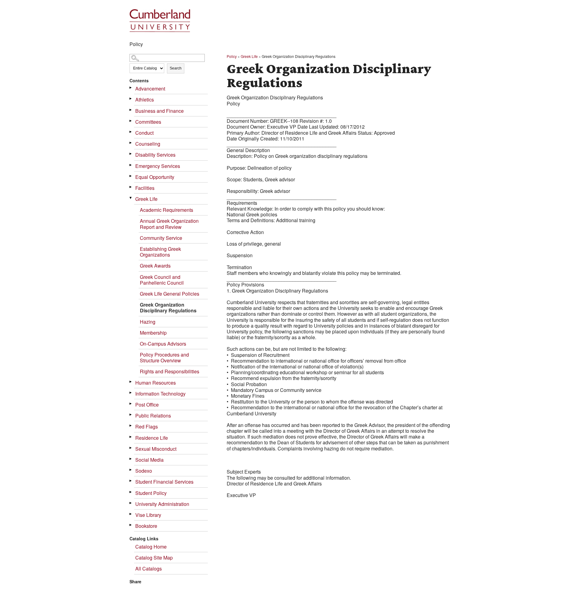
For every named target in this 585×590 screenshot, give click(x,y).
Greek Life (146, 198)
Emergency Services (157, 165)
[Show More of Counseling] (131, 142)
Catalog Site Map (154, 557)
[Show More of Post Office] (131, 403)
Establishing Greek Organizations (160, 251)
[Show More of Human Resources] (131, 381)
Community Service (161, 237)
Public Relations (153, 415)
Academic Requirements (166, 209)
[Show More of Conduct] (131, 131)
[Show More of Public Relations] (131, 414)
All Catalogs (148, 568)
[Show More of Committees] (131, 120)
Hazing (147, 321)
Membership (153, 332)
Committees (148, 121)
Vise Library (148, 514)
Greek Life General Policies (169, 293)
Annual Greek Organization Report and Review (169, 223)
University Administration (162, 503)
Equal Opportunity (154, 176)
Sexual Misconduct (155, 448)
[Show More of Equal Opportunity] (131, 176)
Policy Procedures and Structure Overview (164, 357)
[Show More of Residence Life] (131, 436)
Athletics (144, 99)
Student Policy (151, 492)
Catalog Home (151, 546)
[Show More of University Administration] (131, 503)
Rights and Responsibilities (169, 371)
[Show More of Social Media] (131, 458)
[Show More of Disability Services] (131, 153)
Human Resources (155, 382)
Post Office (147, 404)
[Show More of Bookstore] (131, 525)
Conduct (144, 132)
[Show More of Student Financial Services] (131, 480)
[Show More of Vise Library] (131, 514)
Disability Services (155, 154)
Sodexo (143, 470)
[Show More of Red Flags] (131, 425)
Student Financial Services (164, 481)
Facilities (144, 187)
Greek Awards (155, 265)
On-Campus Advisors (163, 343)
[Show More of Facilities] (131, 187)
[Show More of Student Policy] (131, 492)
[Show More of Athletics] (131, 98)
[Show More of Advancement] (131, 87)
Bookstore (146, 525)
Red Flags (146, 426)
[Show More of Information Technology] (131, 392)
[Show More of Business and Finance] (131, 109)
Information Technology (160, 393)
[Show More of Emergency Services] (131, 165)
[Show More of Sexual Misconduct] (131, 447)
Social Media (149, 459)
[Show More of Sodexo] (131, 469)
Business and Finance (159, 110)
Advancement (150, 88)
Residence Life (151, 437)
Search (176, 68)
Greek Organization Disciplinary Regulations (168, 307)
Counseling (147, 143)
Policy (232, 56)
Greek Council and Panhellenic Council (162, 279)
